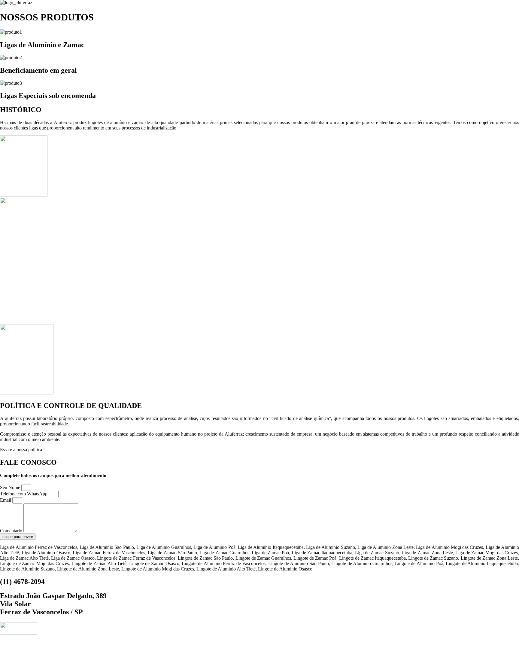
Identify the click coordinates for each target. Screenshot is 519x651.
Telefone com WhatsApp (24, 493)
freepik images (301, 643)
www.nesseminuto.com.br (257, 643)
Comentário (11, 530)
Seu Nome (10, 487)
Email (6, 500)
